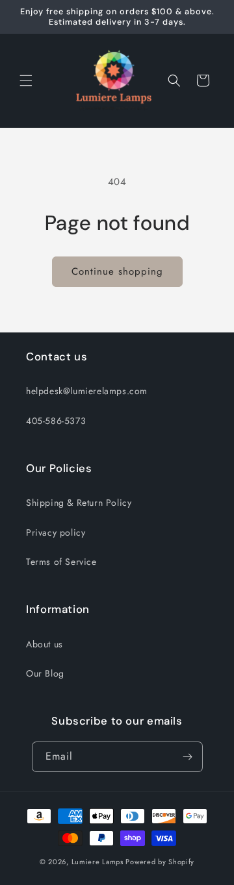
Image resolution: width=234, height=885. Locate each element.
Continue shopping (117, 271)
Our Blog (45, 673)
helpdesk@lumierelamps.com (87, 390)
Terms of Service (61, 561)
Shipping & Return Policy (78, 502)
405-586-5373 (56, 420)
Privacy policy (55, 532)
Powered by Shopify (159, 861)
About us (44, 644)
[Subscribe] (188, 757)
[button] (26, 80)
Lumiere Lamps (98, 861)
